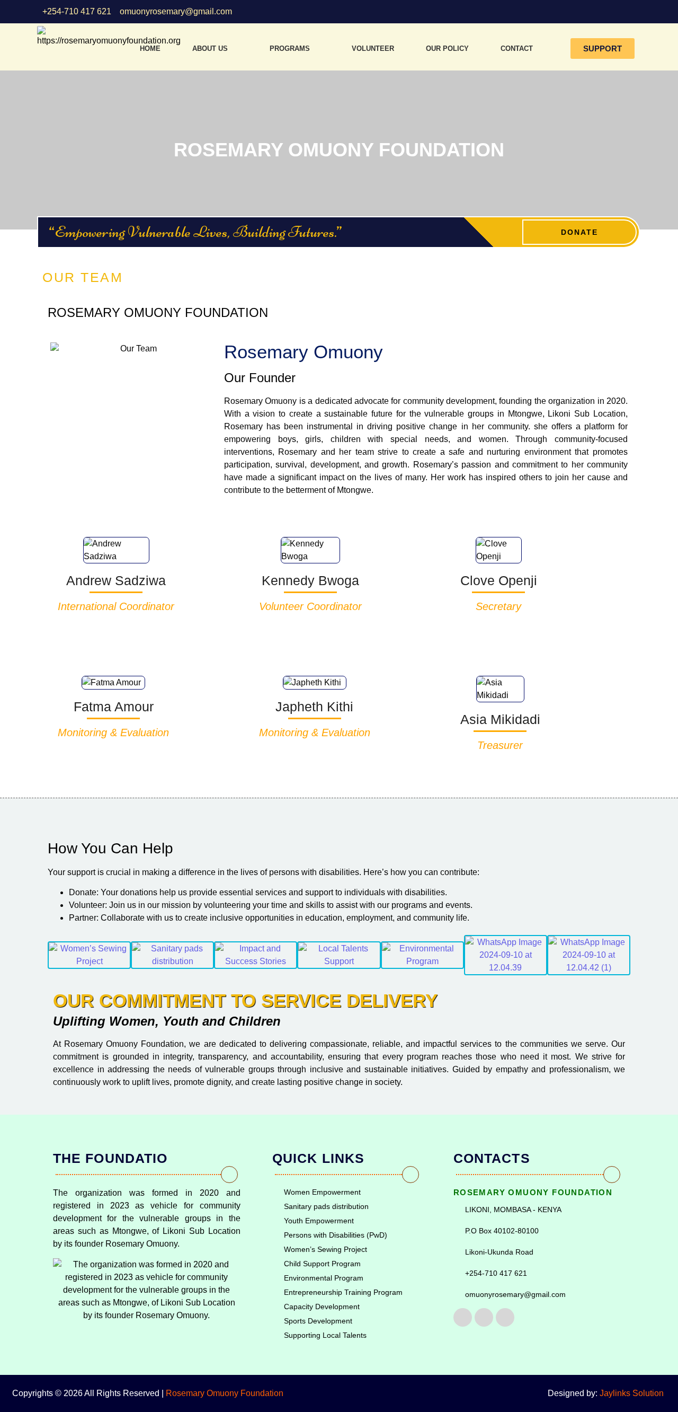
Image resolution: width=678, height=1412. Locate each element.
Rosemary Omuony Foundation (224, 1393)
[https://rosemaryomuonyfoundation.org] (109, 36)
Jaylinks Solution (633, 1393)
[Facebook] (462, 1317)
